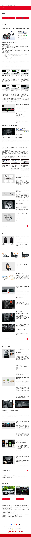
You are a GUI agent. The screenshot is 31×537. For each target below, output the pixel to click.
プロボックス (3, 7)
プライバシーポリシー (15, 526)
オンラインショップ (24, 526)
